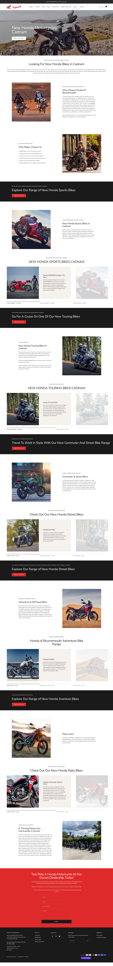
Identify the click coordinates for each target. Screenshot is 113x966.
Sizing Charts (38, 937)
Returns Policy (38, 939)
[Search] (100, 6)
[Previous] (106, 281)
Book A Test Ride (19, 38)
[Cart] (105, 6)
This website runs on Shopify (23, 956)
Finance (48, 6)
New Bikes (30, 6)
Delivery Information (39, 941)
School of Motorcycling (66, 6)
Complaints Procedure (101, 937)
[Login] (102, 6)
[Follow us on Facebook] (52, 936)
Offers (43, 6)
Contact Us (82, 6)
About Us (75, 6)
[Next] (106, 284)
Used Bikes (37, 6)
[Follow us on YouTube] (59, 936)
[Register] (87, 940)
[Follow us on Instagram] (56, 936)
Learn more (64, 1)
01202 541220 (12, 943)
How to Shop (99, 935)
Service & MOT (55, 6)
